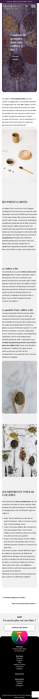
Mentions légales (31, 695)
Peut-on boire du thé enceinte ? (24, 604)
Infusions (19, 658)
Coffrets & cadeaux (19, 668)
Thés (19, 662)
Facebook (19, 681)
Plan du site (17, 695)
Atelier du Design (19, 697)
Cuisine (15, 59)
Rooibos (19, 660)
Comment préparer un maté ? (14, 597)
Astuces (15, 56)
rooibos (26, 565)
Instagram (19, 685)
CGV (23, 695)
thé (22, 105)
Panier (26, 6)
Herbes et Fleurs (19, 664)
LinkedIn (19, 683)
